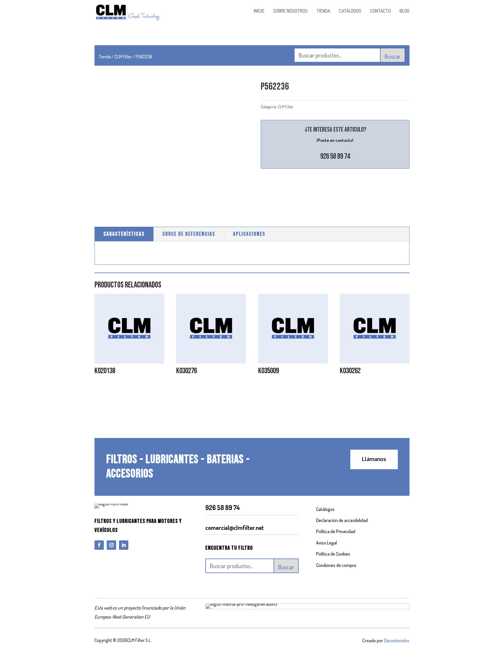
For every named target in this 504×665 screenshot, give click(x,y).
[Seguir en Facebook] (99, 545)
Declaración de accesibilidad (342, 520)
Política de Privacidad (335, 531)
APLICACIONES (249, 234)
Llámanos (374, 459)
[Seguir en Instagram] (111, 545)
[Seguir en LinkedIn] (123, 545)
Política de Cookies (333, 554)
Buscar (392, 56)
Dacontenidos (397, 640)
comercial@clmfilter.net (234, 527)
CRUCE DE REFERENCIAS (188, 234)
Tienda (105, 57)
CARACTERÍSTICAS (124, 234)
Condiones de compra (336, 565)
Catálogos (325, 509)
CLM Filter (123, 57)
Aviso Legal (326, 543)
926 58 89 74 (335, 156)
